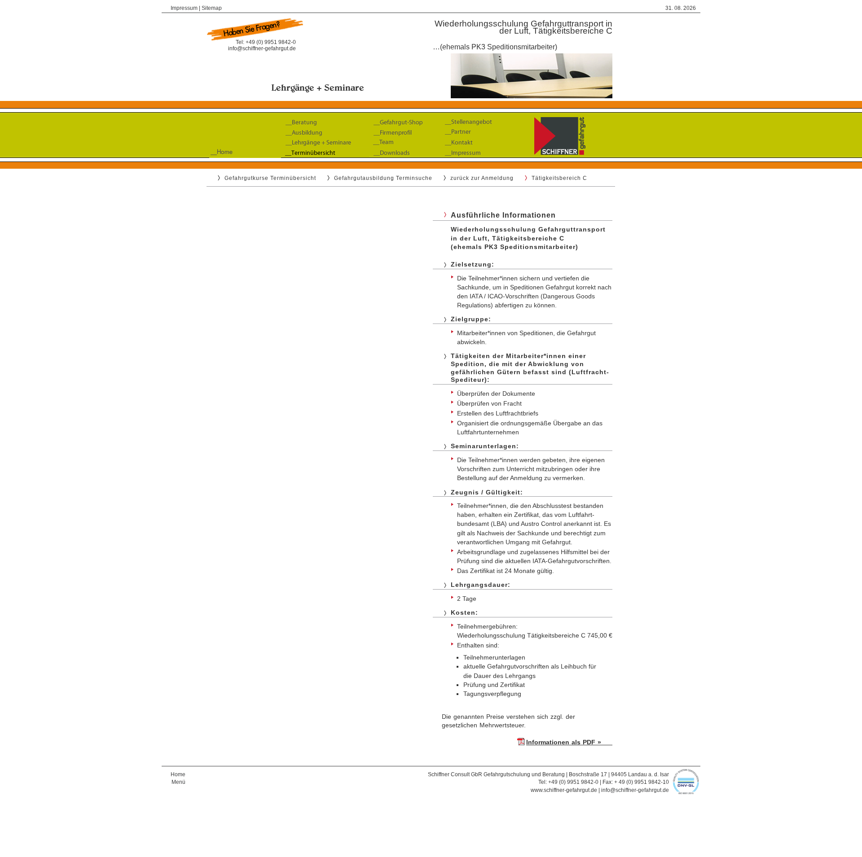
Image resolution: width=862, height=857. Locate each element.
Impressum (184, 8)
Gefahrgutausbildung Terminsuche (383, 178)
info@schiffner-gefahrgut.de (262, 48)
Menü (178, 782)
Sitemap (212, 8)
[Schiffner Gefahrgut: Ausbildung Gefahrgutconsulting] (431, 160)
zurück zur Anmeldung (482, 178)
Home (178, 774)
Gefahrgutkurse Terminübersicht (270, 178)
